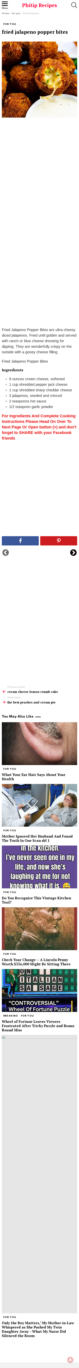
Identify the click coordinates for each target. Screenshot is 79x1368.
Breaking (10, 1016)
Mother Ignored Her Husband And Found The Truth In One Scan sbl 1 (37, 838)
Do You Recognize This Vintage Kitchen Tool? (36, 900)
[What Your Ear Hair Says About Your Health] (39, 743)
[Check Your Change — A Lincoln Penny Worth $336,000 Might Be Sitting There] (39, 928)
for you (9, 769)
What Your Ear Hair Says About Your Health (33, 776)
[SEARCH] (74, 5)
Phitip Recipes (39, 5)
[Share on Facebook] (20, 540)
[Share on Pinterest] (58, 540)
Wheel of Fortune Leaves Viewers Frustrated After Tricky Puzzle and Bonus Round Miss (38, 1025)
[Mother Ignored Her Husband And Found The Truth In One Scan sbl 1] (39, 805)
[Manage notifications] (70, 1360)
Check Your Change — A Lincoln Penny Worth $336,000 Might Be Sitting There (36, 961)
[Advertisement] (39, 178)
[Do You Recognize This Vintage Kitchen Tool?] (39, 867)
